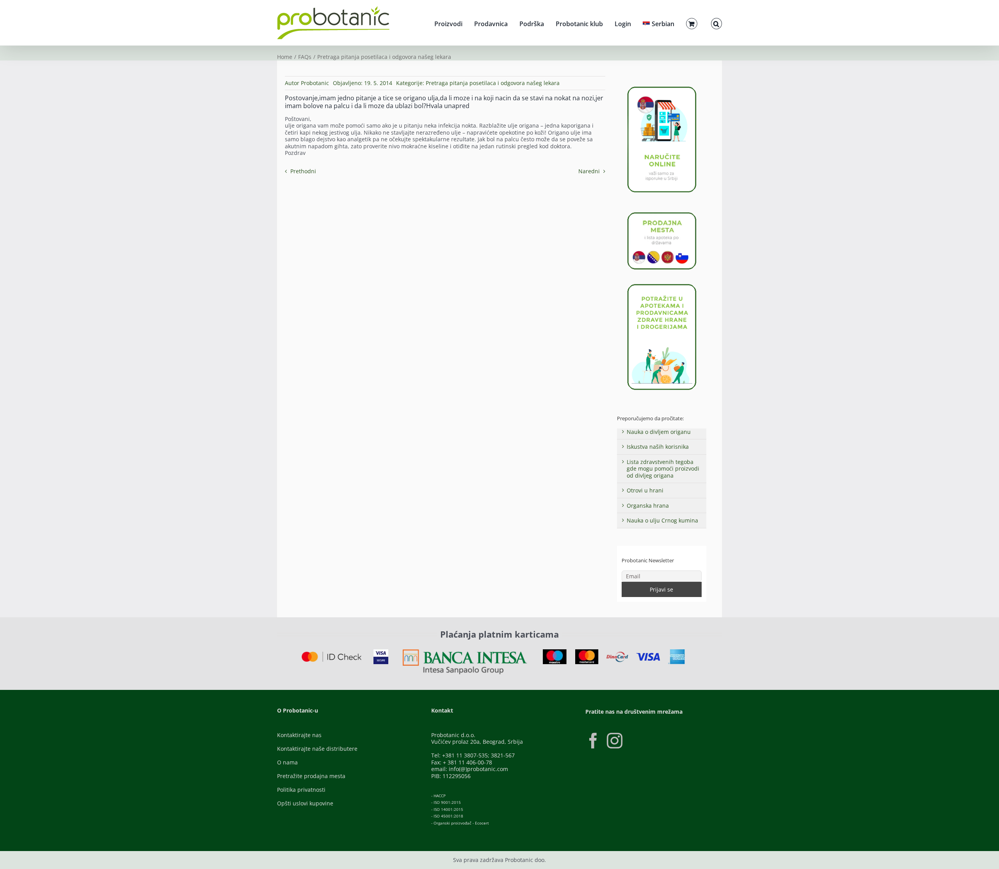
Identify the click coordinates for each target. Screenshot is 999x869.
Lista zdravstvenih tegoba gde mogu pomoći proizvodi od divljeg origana (663, 468)
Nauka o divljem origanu (659, 431)
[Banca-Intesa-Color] (465, 652)
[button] (716, 22)
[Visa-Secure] (380, 652)
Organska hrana (648, 505)
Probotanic (315, 83)
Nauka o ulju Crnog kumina (662, 520)
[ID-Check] (331, 654)
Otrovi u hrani (645, 490)
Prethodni (303, 171)
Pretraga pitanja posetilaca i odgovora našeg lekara (493, 83)
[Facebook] (593, 740)
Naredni (589, 171)
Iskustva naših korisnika (658, 446)
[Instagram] (614, 740)
